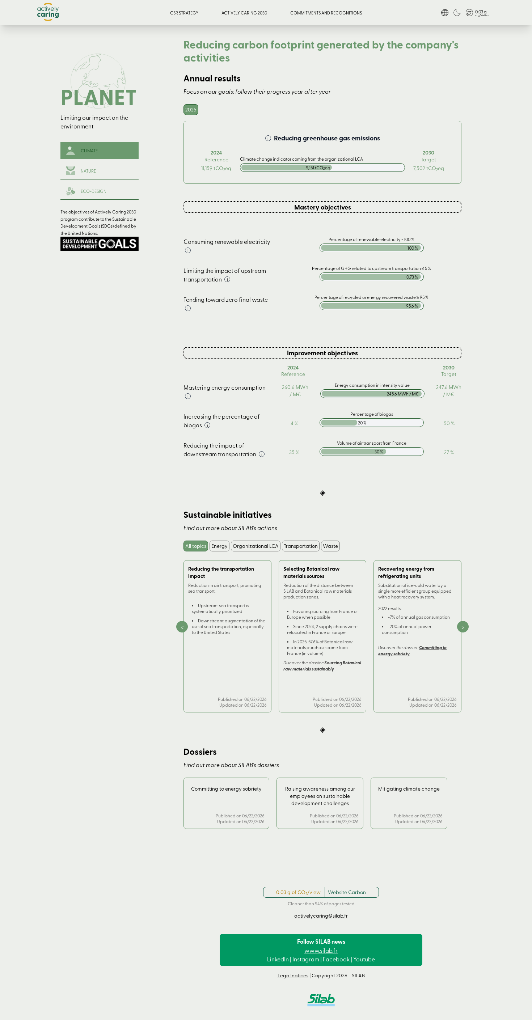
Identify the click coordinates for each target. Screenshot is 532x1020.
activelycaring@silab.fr (321, 915)
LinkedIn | (279, 959)
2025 (191, 109)
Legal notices (293, 975)
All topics (195, 545)
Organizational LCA (256, 545)
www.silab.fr (321, 950)
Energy (219, 545)
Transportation (301, 545)
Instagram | (307, 959)
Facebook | (337, 959)
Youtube (364, 959)
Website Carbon (347, 892)
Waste (330, 545)
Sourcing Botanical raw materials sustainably (322, 666)
